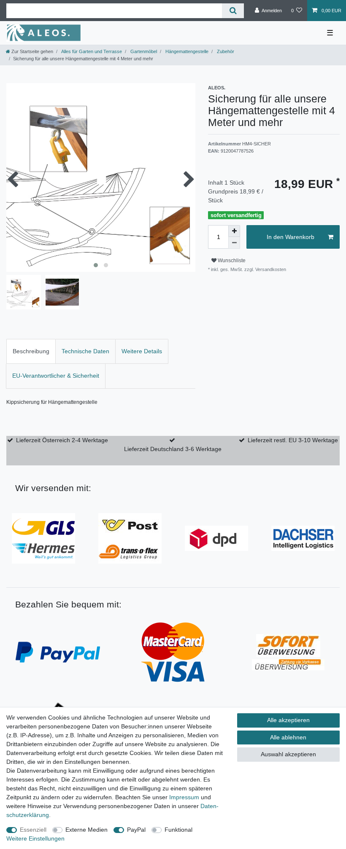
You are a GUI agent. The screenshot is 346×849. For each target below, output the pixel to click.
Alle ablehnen (288, 737)
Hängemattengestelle (186, 51)
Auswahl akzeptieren (288, 754)
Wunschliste (231, 260)
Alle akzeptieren (288, 720)
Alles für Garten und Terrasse (91, 51)
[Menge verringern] (234, 243)
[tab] (31, 351)
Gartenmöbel (143, 51)
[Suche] (232, 10)
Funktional (178, 829)
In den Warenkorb (290, 237)
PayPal (136, 829)
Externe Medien (86, 829)
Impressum (184, 797)
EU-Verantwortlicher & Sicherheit (55, 375)
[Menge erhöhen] (234, 231)
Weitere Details (142, 351)
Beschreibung (31, 351)
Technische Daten (85, 351)
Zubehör (225, 51)
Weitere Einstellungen (35, 838)
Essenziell (33, 829)
